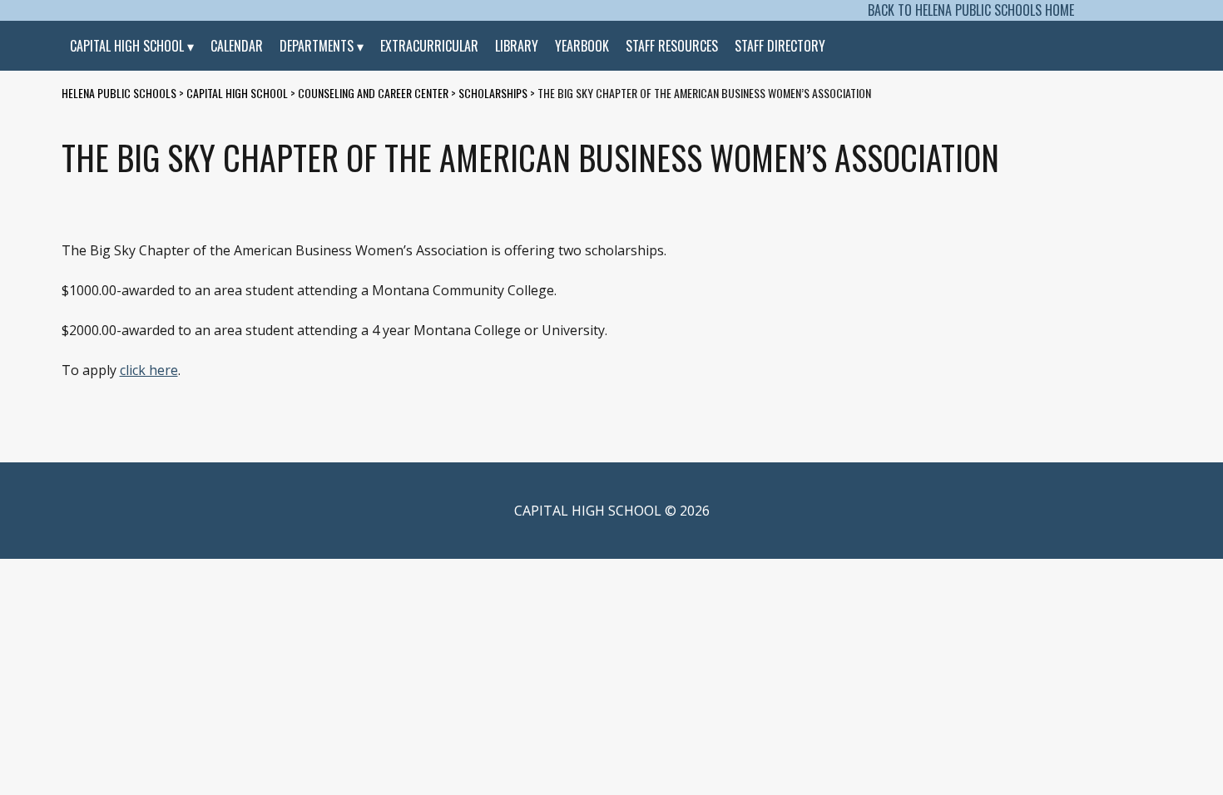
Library (516, 46)
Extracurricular (429, 46)
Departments (317, 46)
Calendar (236, 46)
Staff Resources (672, 46)
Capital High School (127, 46)
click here (149, 370)
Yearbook (582, 46)
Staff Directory (780, 46)
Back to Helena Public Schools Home (971, 10)
